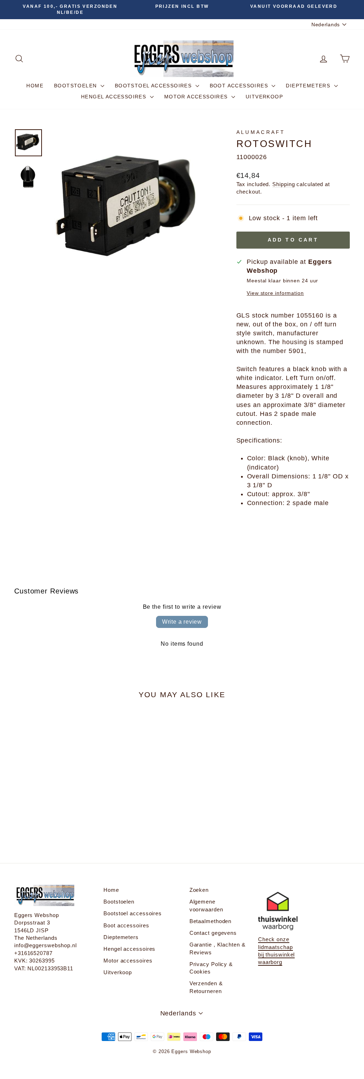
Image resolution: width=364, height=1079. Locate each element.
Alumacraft (260, 132)
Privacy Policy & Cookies (211, 968)
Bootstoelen (76, 85)
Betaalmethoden (210, 921)
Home (34, 85)
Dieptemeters (309, 85)
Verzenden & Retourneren (206, 987)
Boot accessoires (240, 85)
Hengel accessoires (114, 96)
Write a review (182, 622)
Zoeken (199, 890)
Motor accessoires (197, 96)
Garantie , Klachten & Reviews (217, 948)
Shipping (283, 184)
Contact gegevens (213, 933)
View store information (275, 293)
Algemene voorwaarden (206, 905)
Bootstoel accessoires (154, 85)
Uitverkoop (264, 96)
